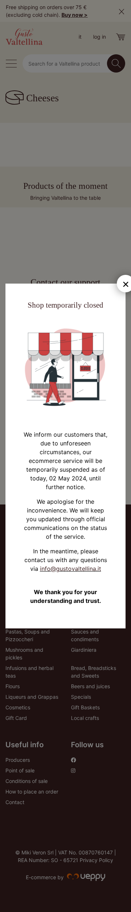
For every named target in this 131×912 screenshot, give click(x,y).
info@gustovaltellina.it (70, 568)
